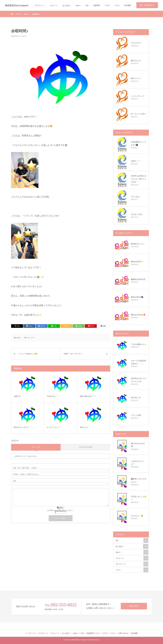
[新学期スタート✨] (122, 245)
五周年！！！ (136, 161)
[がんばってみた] (122, 215)
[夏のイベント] (122, 79)
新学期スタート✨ (138, 244)
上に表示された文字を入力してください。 (60, 510)
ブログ (107, 5)
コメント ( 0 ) (36, 447)
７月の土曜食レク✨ (138, 344)
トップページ (30, 633)
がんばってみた (137, 214)
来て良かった (136, 397)
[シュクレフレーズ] (122, 97)
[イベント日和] (122, 416)
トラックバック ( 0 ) (85, 447)
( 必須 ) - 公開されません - (26, 474)
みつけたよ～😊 (137, 516)
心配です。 (18, 396)
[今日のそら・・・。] (60, 383)
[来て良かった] (122, 398)
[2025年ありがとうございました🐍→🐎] (122, 381)
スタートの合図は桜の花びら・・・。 (138, 362)
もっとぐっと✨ (53, 427)
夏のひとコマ (136, 61)
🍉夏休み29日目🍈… (139, 279)
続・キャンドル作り (138, 114)
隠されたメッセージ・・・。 (25, 427)
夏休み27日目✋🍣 (138, 315)
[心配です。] (27, 383)
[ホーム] (12, 14)
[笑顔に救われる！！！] (93, 383)
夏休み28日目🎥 (137, 297)
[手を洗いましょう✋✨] (122, 499)
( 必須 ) (25, 468)
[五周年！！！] (122, 162)
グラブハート (40, 5)
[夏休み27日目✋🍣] (122, 316)
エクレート (54, 5)
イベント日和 (136, 415)
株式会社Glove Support (16, 5)
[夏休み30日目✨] (122, 262)
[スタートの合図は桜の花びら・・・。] (122, 363)
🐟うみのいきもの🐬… (138, 444)
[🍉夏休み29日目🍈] (122, 280)
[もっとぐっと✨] (60, 414)
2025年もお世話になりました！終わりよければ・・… (138, 179)
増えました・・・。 (87, 427)
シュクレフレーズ (137, 96)
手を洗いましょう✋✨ (138, 498)
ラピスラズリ (136, 43)
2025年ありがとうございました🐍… (138, 379)
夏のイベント (136, 78)
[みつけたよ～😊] (122, 517)
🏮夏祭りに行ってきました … (138, 480)
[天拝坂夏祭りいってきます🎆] (122, 144)
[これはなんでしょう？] (122, 463)
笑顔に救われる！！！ (88, 396)
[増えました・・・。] (93, 414)
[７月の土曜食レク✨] (122, 345)
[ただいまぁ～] (122, 197)
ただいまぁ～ (136, 196)
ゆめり (78, 5)
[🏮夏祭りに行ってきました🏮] (122, 481)
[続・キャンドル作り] (122, 115)
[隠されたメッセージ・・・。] (27, 414)
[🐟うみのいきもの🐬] (122, 446)
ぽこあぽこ (67, 5)
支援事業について (93, 633)
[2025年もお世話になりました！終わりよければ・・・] (122, 180)
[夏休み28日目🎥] (122, 298)
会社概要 (127, 5)
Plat (87, 5)
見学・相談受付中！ (147, 5)
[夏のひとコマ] (122, 61)
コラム (116, 5)
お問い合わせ (134, 606)
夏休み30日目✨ (137, 262)
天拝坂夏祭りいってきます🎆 (138, 143)
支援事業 (96, 5)
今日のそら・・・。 (54, 396)
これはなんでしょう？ (137, 462)
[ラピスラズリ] (122, 44)
